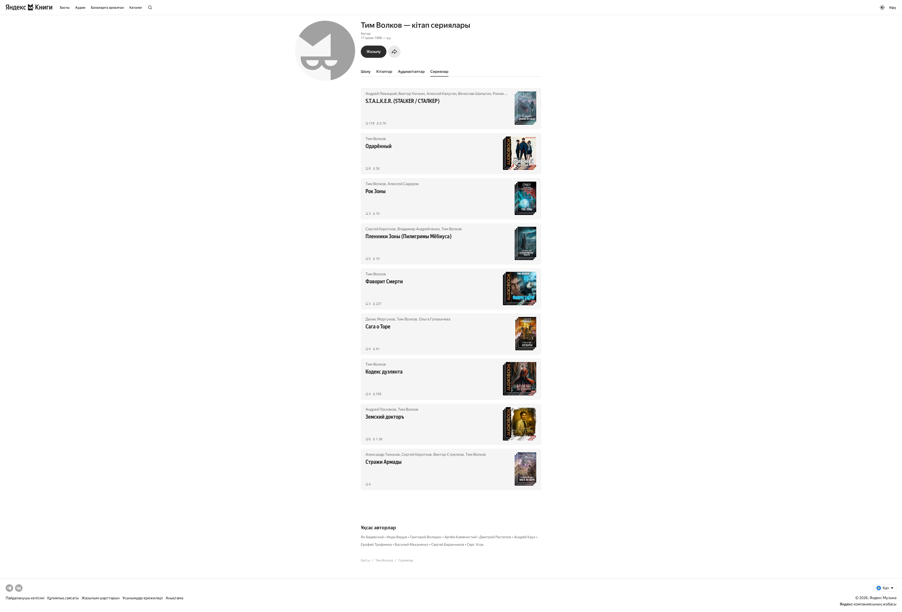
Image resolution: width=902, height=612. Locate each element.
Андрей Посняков (380, 409)
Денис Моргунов (380, 319)
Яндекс (846, 604)
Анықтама (174, 598)
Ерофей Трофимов (376, 544)
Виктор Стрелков (448, 454)
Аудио (80, 7)
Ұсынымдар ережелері (142, 598)
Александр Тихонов (382, 454)
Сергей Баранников (447, 544)
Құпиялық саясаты (63, 598)
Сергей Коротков (380, 229)
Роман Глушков (506, 93)
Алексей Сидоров (403, 184)
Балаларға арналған (107, 7)
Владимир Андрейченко (418, 229)
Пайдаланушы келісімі (25, 598)
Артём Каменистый (460, 537)
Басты (65, 7)
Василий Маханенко (411, 544)
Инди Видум (397, 537)
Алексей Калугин (441, 93)
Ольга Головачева (434, 319)
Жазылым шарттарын (101, 598)
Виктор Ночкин (411, 93)
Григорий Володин (426, 537)
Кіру (892, 7)
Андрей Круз (524, 537)
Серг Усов (475, 544)
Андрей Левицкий (381, 93)
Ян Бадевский (372, 537)
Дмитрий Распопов (495, 537)
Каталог (135, 7)
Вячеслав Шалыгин (474, 93)
